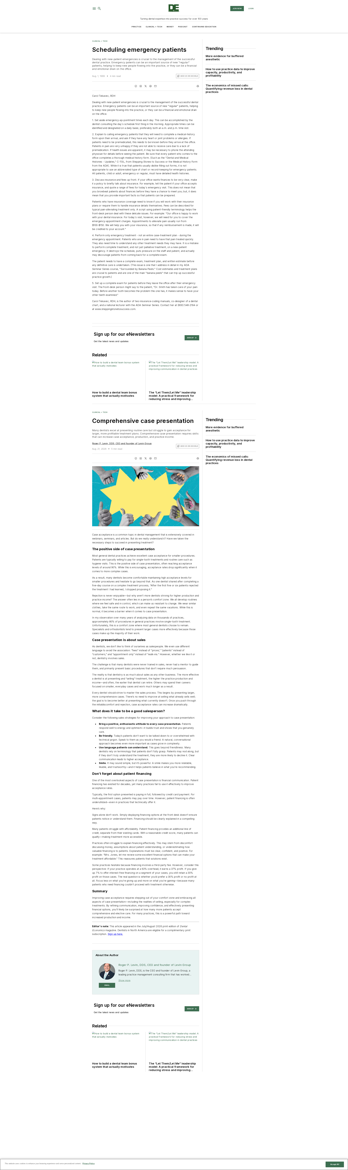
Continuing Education (204, 27)
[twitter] (145, 86)
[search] (99, 9)
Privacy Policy (89, 1164)
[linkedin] (140, 86)
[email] (155, 86)
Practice (136, 27)
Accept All (334, 1164)
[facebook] (135, 86)
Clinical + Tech (154, 27)
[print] (197, 86)
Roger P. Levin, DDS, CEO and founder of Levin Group (122, 443)
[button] (94, 9)
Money (170, 27)
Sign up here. (115, 934)
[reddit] (150, 86)
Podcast (183, 27)
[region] (174, 1164)
